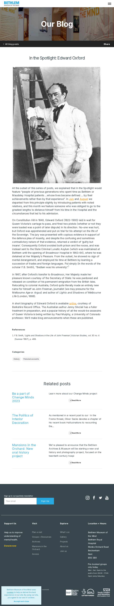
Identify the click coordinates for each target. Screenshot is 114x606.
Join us (63, 551)
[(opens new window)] (88, 498)
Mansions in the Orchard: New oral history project (24, 450)
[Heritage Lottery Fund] (88, 592)
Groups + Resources (41, 537)
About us (64, 546)
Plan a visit (37, 532)
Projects (64, 541)
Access (35, 554)
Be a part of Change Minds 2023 (23, 397)
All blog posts (12, 44)
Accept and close (21, 601)
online (72, 303)
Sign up (45, 501)
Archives (36, 541)
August (84, 198)
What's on (65, 532)
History (17, 359)
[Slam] (103, 592)
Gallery (63, 537)
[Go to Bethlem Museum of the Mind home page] (11, 4)
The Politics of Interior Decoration (22, 419)
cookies (10, 592)
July (71, 198)
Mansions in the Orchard (39, 547)
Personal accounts (31, 359)
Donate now (10, 546)
